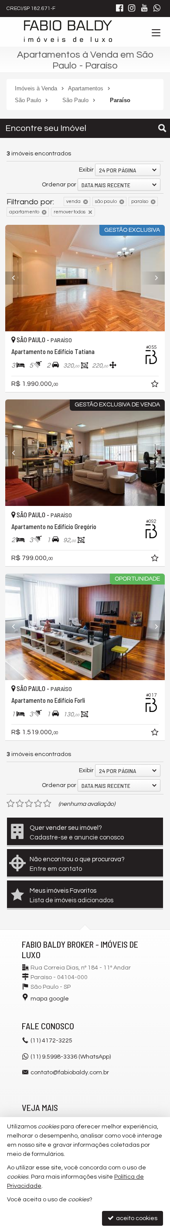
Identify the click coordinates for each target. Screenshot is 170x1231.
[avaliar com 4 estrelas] (38, 803)
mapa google (50, 999)
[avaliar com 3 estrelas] (29, 803)
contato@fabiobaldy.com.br (70, 1072)
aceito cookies (136, 1218)
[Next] (153, 278)
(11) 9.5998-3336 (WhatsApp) (71, 1057)
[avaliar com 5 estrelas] (47, 803)
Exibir (86, 170)
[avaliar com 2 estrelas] (20, 803)
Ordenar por (59, 185)
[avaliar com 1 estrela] (11, 803)
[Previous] (17, 278)
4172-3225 (51, 1041)
